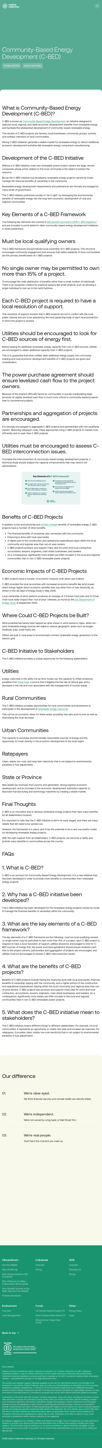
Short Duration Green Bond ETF (50, 1315)
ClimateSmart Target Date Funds (48, 1321)
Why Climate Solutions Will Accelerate (14, 1275)
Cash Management (11, 1315)
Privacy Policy (75, 1311)
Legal (71, 1315)
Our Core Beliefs (9, 1265)
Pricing (39, 1269)
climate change (49, 524)
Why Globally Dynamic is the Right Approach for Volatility (15, 1289)
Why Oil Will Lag (9, 1269)
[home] (10, 6)
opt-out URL (7, 1430)
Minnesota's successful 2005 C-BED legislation (72, 222)
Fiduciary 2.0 (75, 1269)
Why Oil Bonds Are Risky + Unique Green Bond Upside (15, 1282)
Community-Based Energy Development (44, 121)
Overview (40, 1265)
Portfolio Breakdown (11, 1295)
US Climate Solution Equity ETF (50, 1311)
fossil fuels (23, 682)
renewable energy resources (53, 709)
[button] (97, 6)
